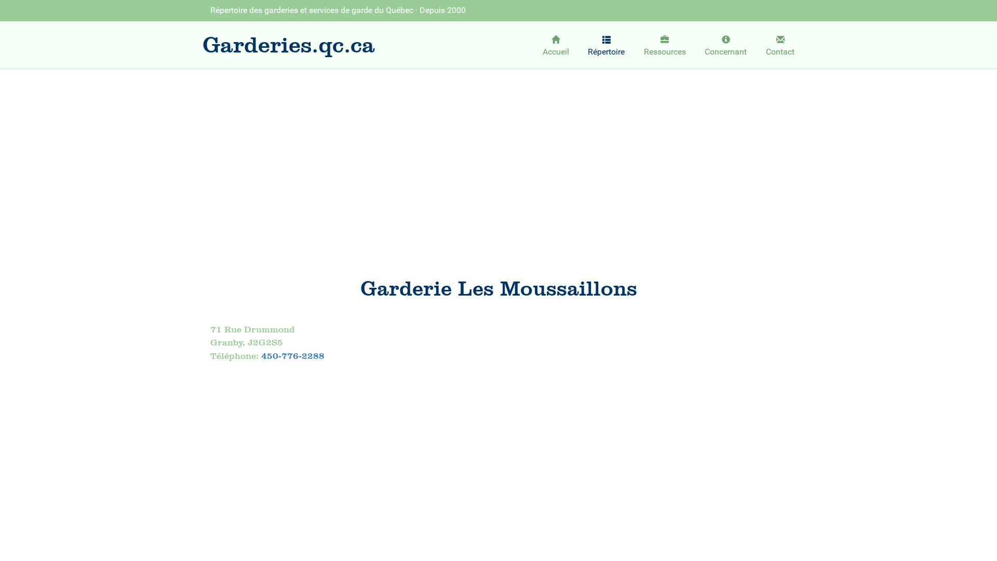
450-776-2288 (293, 356)
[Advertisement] (498, 153)
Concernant (726, 52)
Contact (780, 52)
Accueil (556, 52)
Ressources (665, 52)
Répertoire (606, 52)
